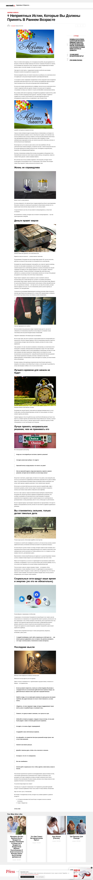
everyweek (13, 25)
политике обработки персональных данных (29, 874)
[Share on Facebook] (76, 26)
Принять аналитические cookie (27, 876)
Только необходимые (40, 876)
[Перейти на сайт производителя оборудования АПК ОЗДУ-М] (80, 873)
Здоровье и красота (22, 5)
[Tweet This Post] (79, 26)
